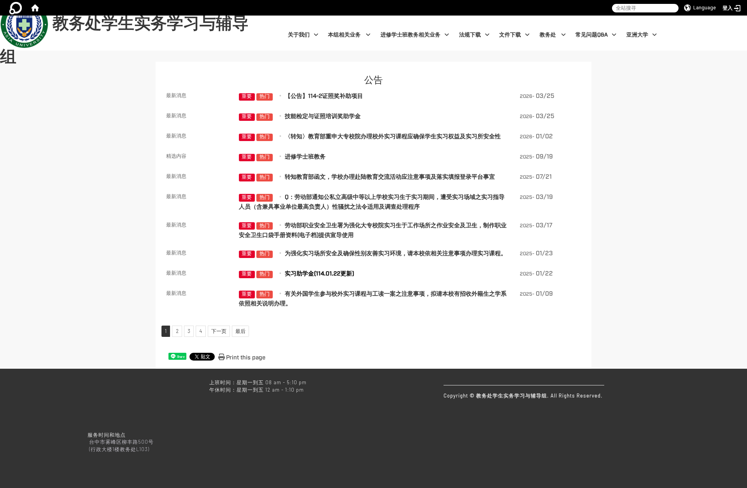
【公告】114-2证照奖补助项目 (324, 96)
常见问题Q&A (591, 34)
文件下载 (510, 34)
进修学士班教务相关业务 (410, 34)
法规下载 (470, 34)
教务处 (548, 34)
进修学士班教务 (305, 156)
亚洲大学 (637, 34)
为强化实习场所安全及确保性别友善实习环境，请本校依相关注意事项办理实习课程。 (396, 253)
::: (264, 19)
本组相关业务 (345, 34)
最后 (240, 331)
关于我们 (299, 34)
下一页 (218, 331)
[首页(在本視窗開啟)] (35, 8)
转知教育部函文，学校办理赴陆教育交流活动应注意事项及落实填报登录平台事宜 (390, 177)
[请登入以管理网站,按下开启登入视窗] (15, 8)
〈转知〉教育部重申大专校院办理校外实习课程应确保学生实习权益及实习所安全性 (393, 136)
